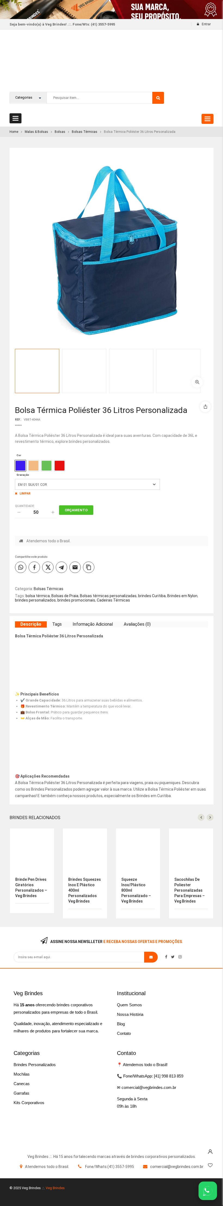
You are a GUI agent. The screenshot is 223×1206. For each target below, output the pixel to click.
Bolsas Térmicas (84, 132)
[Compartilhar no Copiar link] (88, 567)
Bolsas (60, 132)
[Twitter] (173, 957)
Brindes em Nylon (182, 596)
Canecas (22, 1083)
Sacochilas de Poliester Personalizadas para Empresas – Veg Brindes (189, 890)
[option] (20, 465)
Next (213, 382)
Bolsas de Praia (64, 596)
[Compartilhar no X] (48, 567)
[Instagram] (180, 957)
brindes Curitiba (152, 596)
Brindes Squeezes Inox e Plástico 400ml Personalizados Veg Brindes (84, 890)
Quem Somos (129, 1005)
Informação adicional (93, 624)
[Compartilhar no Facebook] (34, 567)
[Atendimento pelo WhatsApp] (208, 1191)
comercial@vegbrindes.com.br (176, 1166)
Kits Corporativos (29, 1102)
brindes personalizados (35, 600)
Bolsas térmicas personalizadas (108, 596)
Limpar (25, 493)
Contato (124, 1033)
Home (14, 132)
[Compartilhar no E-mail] (75, 567)
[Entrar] (210, 1150)
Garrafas (21, 1093)
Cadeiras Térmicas (113, 600)
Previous (213, 359)
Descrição (30, 624)
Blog (121, 1024)
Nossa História (130, 1014)
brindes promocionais (76, 600)
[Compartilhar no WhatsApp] (20, 567)
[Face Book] (166, 957)
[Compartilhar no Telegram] (61, 567)
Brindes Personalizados (35, 1064)
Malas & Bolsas (36, 132)
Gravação (23, 474)
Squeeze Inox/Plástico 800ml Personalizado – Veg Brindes (136, 890)
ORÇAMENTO (76, 510)
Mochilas (22, 1074)
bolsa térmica (38, 596)
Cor (19, 455)
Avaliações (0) (137, 624)
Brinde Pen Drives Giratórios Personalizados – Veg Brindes (31, 887)
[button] (197, 382)
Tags (57, 624)
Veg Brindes (55, 1188)
